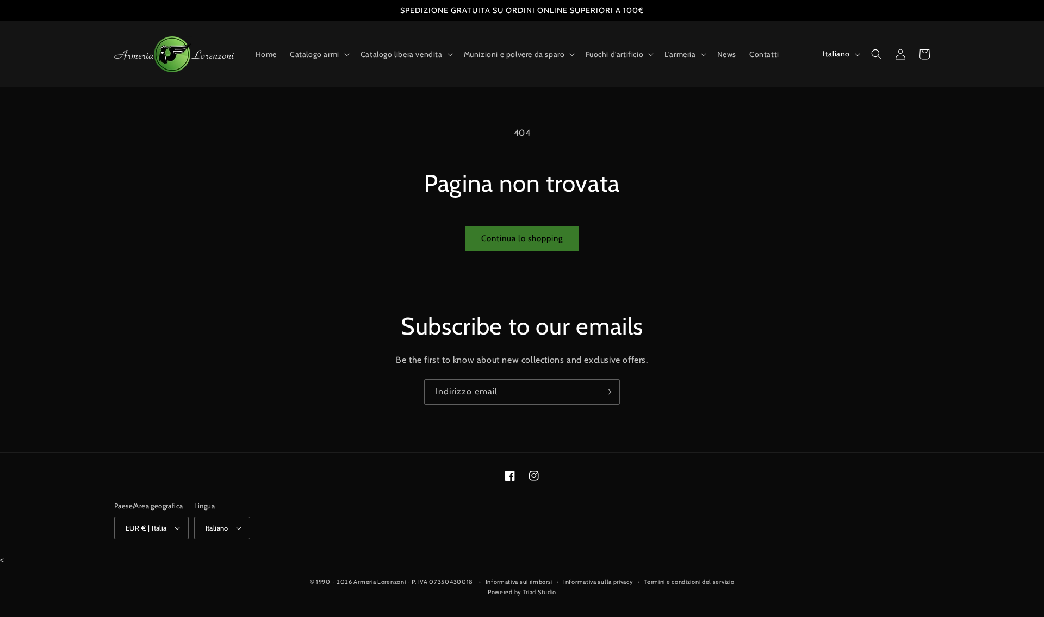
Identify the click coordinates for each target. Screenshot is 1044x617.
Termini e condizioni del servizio (689, 581)
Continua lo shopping (522, 238)
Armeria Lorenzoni (379, 581)
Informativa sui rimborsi (519, 581)
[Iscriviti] (607, 392)
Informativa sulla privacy (598, 581)
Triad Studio (539, 592)
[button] (318, 54)
